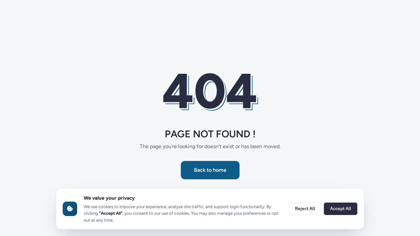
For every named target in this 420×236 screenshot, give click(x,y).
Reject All (305, 208)
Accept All (340, 208)
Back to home (210, 170)
